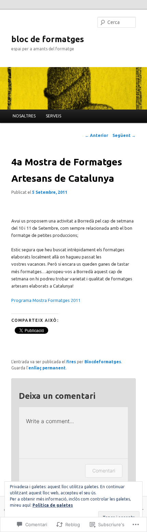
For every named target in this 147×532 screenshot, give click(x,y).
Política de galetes (52, 505)
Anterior (96, 135)
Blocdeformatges (102, 361)
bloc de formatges (47, 39)
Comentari (103, 470)
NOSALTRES (24, 116)
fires (71, 361)
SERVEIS (53, 116)
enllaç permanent (47, 368)
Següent (124, 135)
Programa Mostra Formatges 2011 (45, 300)
